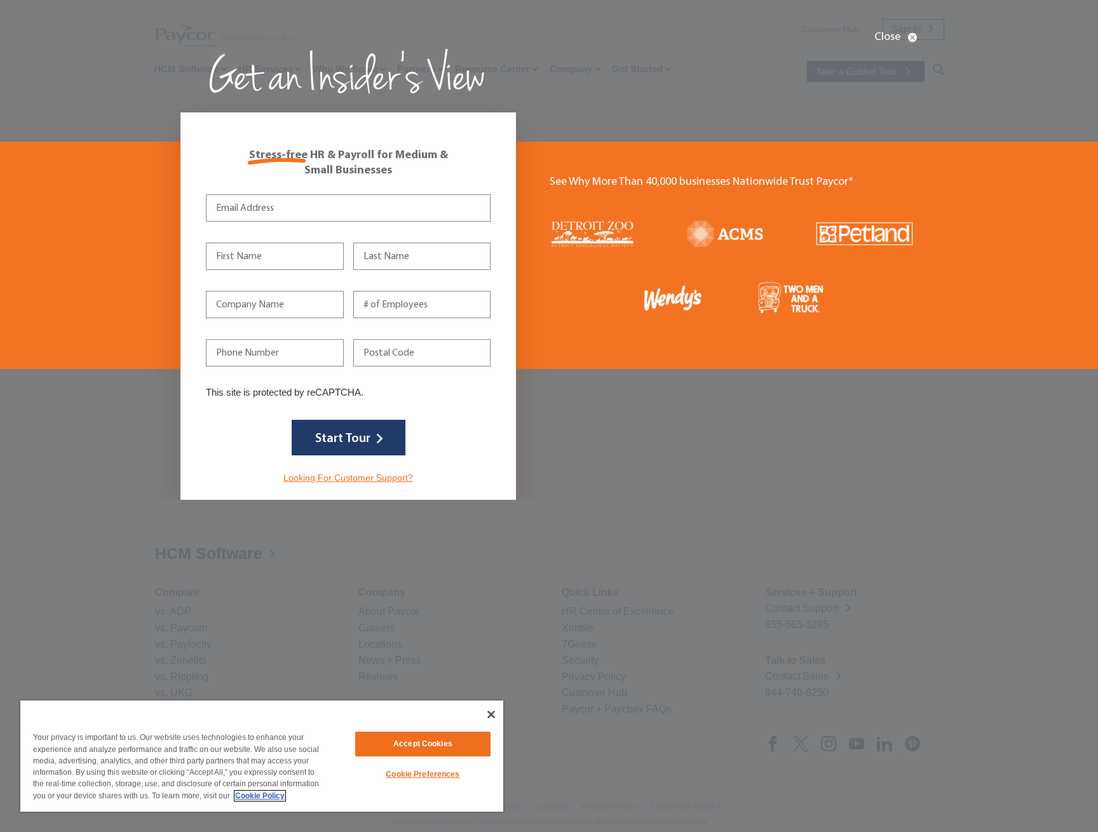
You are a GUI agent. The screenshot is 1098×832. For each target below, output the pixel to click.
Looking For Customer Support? (348, 478)
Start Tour (342, 439)
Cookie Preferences (422, 774)
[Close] (491, 714)
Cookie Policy (260, 795)
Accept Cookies (422, 743)
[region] (261, 756)
